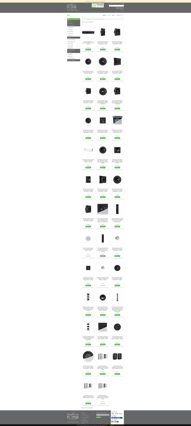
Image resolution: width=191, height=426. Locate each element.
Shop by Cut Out (70, 27)
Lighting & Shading (108, 11)
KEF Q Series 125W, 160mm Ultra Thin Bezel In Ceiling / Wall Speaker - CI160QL (88, 190)
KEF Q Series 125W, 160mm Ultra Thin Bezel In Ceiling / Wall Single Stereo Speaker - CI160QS (117, 161)
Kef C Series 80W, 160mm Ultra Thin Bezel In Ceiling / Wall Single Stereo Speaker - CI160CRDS (102, 102)
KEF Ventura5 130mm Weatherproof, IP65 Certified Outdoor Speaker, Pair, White (88, 396)
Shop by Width (70, 47)
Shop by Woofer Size (71, 41)
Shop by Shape (70, 33)
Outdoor (69, 37)
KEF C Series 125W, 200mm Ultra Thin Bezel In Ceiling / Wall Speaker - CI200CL (117, 72)
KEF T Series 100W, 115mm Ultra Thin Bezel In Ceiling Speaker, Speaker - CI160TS (102, 337)
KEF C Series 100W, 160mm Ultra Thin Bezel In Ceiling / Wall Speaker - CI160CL (102, 42)
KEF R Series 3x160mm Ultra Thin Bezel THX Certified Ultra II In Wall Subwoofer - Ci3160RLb (88, 338)
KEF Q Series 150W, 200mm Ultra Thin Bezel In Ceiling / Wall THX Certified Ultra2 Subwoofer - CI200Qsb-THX (102, 220)
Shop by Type (70, 54)
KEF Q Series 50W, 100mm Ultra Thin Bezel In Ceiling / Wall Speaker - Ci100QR (117, 249)
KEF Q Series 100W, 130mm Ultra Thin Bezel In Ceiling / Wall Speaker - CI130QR (88, 131)
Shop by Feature (70, 31)
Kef (68, 19)
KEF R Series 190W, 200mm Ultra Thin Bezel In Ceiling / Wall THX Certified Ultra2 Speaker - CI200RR (102, 309)
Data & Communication (91, 11)
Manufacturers (100, 19)
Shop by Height (70, 43)
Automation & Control (80, 11)
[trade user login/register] (98, 5)
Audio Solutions (94, 19)
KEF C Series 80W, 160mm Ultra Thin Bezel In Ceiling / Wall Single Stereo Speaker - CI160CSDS (117, 102)
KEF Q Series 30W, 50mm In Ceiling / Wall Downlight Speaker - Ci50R (88, 249)
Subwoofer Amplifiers (71, 60)
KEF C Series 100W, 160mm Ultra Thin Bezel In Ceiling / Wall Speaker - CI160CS (117, 42)
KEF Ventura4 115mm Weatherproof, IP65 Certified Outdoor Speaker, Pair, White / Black (103, 368)
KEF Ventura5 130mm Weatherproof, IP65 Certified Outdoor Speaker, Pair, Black (117, 367)
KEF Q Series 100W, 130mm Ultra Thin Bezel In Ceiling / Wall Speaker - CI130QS (102, 131)
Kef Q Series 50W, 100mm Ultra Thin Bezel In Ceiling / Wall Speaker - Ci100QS (88, 278)
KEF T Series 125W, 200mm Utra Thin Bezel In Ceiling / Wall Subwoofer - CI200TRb (88, 367)
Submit (98, 417)
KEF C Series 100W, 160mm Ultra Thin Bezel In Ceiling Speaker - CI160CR (88, 72)
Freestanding (70, 23)
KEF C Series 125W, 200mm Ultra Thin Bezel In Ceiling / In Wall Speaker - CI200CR (103, 72)
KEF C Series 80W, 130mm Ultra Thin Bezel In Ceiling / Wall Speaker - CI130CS (88, 101)
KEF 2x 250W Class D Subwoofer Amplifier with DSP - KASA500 (88, 42)
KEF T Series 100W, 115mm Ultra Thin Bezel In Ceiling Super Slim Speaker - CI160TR (117, 337)
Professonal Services (119, 11)
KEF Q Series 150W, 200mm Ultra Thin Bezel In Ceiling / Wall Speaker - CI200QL (102, 190)
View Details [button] (89, 256)
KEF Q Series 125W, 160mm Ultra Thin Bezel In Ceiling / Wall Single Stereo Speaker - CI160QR (102, 161)
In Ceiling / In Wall (71, 25)
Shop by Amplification (71, 58)
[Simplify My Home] (78, 6)
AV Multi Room (70, 11)
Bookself (69, 21)
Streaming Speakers (71, 49)
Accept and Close (111, 425)
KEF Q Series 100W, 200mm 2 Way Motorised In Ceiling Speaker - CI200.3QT (117, 131)
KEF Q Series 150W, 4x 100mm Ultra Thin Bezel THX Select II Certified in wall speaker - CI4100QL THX (117, 220)
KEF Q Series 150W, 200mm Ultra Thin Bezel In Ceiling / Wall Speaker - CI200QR (117, 190)
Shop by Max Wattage (71, 39)
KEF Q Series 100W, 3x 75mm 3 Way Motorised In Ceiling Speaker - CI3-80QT (88, 160)
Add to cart (88, 49)
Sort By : (113, 15)
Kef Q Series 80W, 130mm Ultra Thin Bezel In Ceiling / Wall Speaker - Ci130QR (117, 278)
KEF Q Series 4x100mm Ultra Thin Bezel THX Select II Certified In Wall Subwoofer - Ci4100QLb (102, 250)
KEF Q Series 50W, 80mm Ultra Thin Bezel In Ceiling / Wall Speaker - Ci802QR (103, 278)
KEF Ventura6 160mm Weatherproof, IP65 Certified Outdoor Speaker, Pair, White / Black (103, 397)
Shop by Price (70, 35)
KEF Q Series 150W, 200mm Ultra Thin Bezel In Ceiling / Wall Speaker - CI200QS (88, 219)
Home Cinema (100, 11)
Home (84, 19)
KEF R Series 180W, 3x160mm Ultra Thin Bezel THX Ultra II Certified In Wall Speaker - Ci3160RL (88, 309)
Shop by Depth (70, 29)
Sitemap (83, 423)
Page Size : (104, 15)
